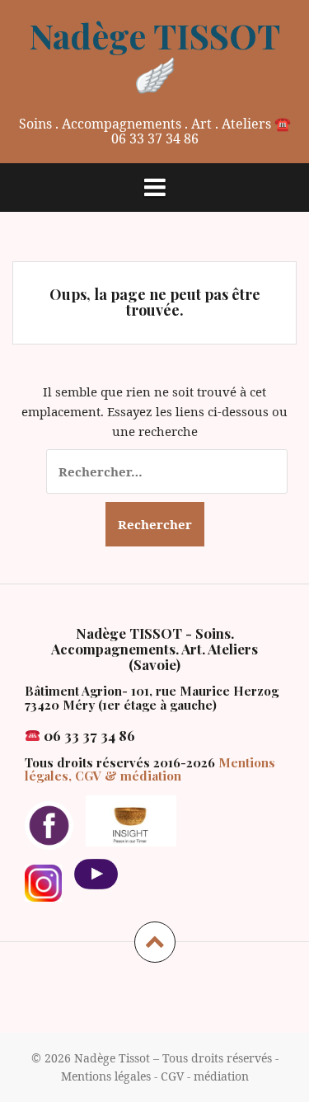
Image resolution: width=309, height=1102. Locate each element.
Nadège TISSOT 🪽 (154, 54)
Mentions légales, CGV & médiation (150, 769)
